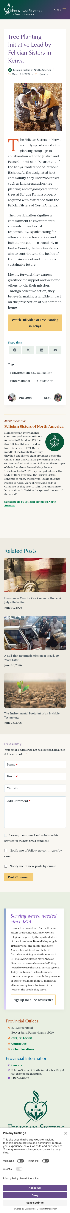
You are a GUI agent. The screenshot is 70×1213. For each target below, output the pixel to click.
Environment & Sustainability (31, 372)
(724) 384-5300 (21, 1038)
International (20, 381)
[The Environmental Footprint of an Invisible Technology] (35, 690)
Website (12, 788)
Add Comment (18, 801)
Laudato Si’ (44, 381)
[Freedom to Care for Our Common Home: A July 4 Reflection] (35, 575)
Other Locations (22, 1049)
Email (12, 776)
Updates (43, 74)
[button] (35, 322)
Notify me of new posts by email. (33, 866)
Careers (16, 1065)
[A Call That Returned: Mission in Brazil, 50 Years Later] (35, 633)
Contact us (19, 1043)
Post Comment (19, 877)
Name (12, 764)
